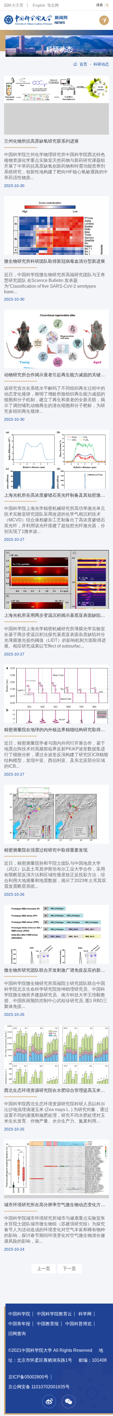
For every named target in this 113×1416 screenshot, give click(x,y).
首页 (83, 64)
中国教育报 (48, 1323)
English (39, 5)
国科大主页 (13, 5)
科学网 (85, 1314)
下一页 (69, 1268)
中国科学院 (19, 1314)
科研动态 (59, 49)
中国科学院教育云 (54, 1314)
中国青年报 (19, 1323)
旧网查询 (17, 1333)
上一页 (43, 1268)
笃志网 (53, 5)
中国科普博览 (78, 1323)
